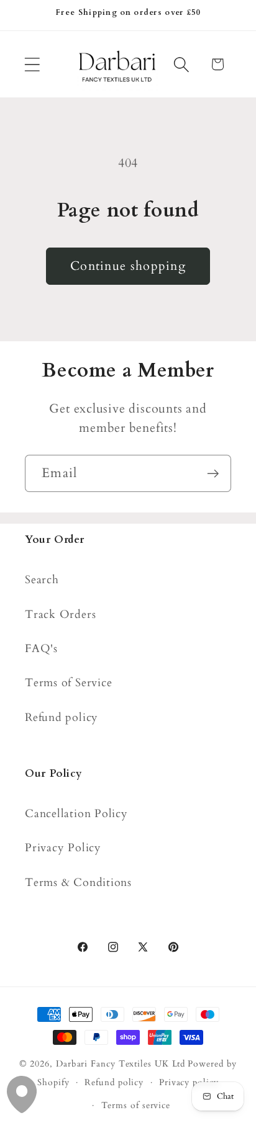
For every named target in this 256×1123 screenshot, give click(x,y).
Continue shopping (128, 266)
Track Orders (60, 614)
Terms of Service (68, 683)
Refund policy (61, 717)
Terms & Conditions (78, 882)
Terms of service (136, 1105)
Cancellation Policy (76, 813)
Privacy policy (189, 1082)
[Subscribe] (213, 474)
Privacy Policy (63, 848)
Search (42, 580)
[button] (32, 64)
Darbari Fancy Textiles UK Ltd (120, 1064)
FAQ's (41, 648)
